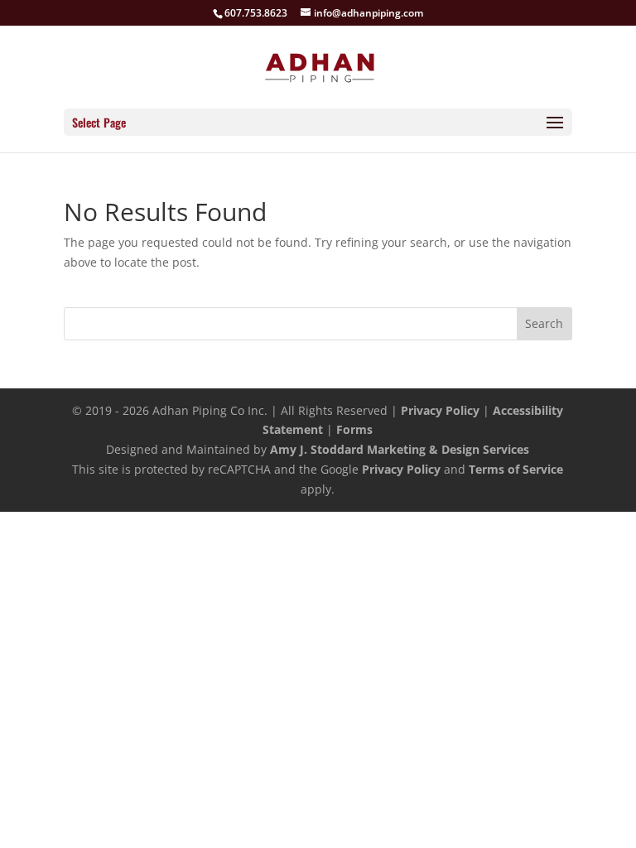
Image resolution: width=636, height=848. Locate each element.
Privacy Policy (440, 410)
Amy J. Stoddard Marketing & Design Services (399, 449)
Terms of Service (516, 469)
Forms (354, 429)
